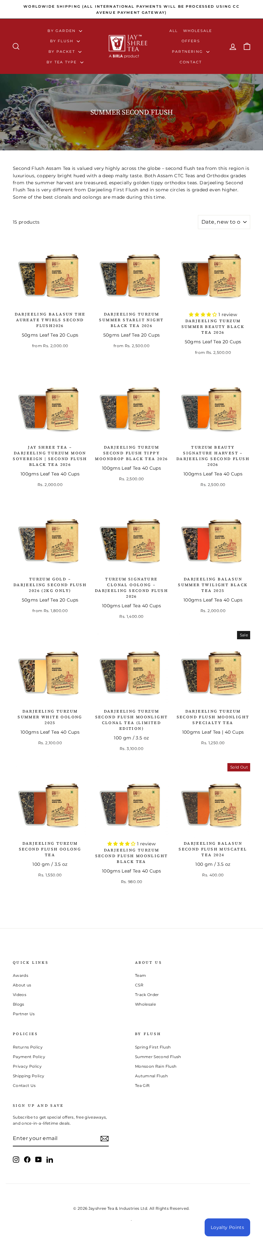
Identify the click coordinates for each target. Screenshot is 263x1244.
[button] (203, 314)
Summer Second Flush (158, 1056)
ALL (173, 30)
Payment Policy (29, 1056)
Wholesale (197, 30)
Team (140, 975)
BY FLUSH (62, 41)
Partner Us (24, 1013)
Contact (191, 62)
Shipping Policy (28, 1075)
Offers (191, 41)
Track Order (147, 994)
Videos (19, 994)
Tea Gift (142, 1085)
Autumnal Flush (151, 1075)
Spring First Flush (153, 1047)
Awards (20, 975)
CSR (139, 985)
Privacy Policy (27, 1066)
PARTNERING (188, 51)
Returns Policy (28, 1047)
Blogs (18, 1004)
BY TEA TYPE (62, 62)
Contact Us (24, 1085)
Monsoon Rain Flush (155, 1066)
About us (22, 985)
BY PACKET (62, 51)
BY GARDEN (62, 30)
